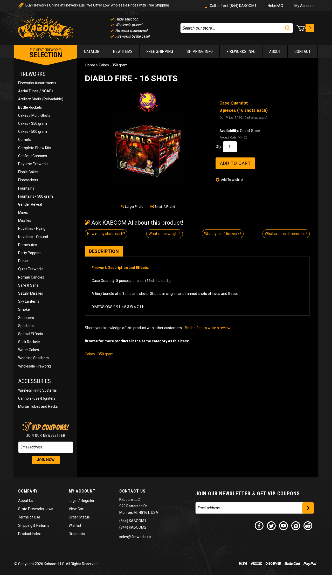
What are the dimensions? (286, 234)
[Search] (287, 28)
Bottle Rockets (30, 107)
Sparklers (26, 326)
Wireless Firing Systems (37, 390)
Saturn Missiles (30, 293)
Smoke (24, 309)
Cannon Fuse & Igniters (37, 398)
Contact (302, 51)
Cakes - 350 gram (32, 123)
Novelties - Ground (33, 237)
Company (28, 491)
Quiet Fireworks (31, 269)
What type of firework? (222, 234)
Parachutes (27, 245)
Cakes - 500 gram (32, 131)
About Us (25, 500)
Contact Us (132, 491)
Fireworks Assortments (37, 83)
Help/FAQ (275, 6)
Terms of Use (29, 517)
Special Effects (30, 334)
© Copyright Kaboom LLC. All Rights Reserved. (56, 564)
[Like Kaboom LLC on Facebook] (259, 525)
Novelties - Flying (31, 228)
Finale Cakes (28, 172)
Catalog (91, 51)
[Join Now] (308, 508)
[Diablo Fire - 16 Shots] (148, 150)
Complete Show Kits (34, 148)
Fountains (26, 188)
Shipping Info (199, 51)
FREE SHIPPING (159, 51)
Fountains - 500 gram (35, 196)
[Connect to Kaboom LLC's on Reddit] (308, 525)
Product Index (29, 534)
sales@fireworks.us (135, 537)
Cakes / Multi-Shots (34, 115)
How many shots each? (106, 234)
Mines (23, 212)
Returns (42, 525)
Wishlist (75, 525)
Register (87, 500)
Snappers (26, 318)
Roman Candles (31, 277)
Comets (24, 139)
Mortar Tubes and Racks (38, 406)
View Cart (77, 509)
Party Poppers (30, 253)
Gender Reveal (30, 204)
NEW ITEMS (123, 51)
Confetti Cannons (32, 156)
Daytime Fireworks (33, 164)
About (275, 51)
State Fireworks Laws (35, 509)
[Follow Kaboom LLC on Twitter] (271, 525)
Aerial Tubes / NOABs (35, 91)
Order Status (79, 517)
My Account (304, 6)
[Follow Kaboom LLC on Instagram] (296, 525)
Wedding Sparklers (33, 358)
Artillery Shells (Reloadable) (40, 99)
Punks (23, 261)
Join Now (45, 460)
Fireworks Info (240, 51)
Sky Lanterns (28, 301)
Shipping (25, 525)
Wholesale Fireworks (35, 366)
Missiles (24, 220)
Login (73, 500)
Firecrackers (28, 180)
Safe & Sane (28, 285)
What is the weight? (165, 234)
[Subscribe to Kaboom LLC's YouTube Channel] (283, 525)
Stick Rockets (29, 342)
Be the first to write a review (208, 328)
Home (90, 65)
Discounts (77, 534)
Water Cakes (28, 350)
